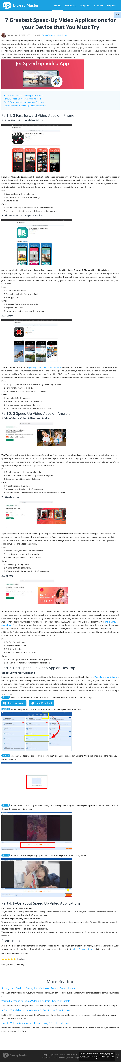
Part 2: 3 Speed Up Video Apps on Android (22, 98)
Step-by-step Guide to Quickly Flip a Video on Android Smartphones (38, 988)
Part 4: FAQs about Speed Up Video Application (25, 105)
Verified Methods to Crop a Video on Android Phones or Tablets (35, 1001)
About (62, 1054)
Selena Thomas (49, 35)
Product (98, 5)
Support (112, 5)
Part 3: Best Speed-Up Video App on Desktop (24, 102)
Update (55, 1054)
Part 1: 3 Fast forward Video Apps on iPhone (23, 95)
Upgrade (85, 5)
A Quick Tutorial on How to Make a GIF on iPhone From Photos (35, 1010)
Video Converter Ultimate (106, 677)
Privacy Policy (72, 1054)
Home (57, 5)
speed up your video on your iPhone (44, 367)
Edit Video (62, 35)
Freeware (70, 5)
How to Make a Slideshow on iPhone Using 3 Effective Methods (35, 1023)
